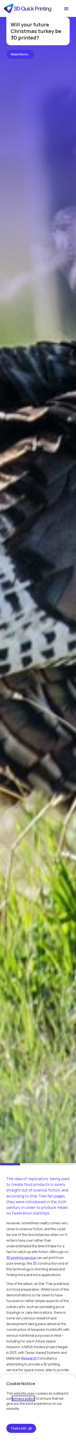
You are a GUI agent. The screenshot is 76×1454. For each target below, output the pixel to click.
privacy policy (23, 1398)
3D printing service (21, 1257)
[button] (66, 8)
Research (29, 1358)
